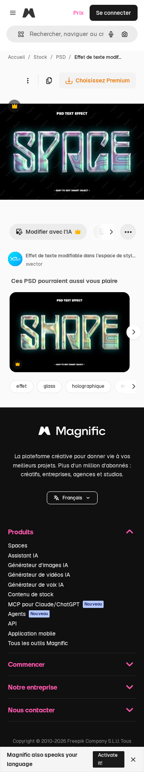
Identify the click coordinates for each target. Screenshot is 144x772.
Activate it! (108, 759)
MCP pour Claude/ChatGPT (55, 604)
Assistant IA (23, 555)
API (12, 623)
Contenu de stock (31, 594)
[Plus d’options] (28, 80)
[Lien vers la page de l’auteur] (15, 260)
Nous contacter (31, 710)
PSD (61, 57)
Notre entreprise (32, 687)
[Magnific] (72, 433)
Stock (40, 57)
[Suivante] (111, 232)
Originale (53, 107)
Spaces (17, 545)
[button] (72, 497)
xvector (34, 264)
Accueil (16, 57)
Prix (78, 12)
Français (72, 498)
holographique (88, 386)
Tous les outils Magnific (38, 643)
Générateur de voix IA (36, 584)
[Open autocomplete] (18, 34)
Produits (20, 531)
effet (21, 386)
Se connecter (113, 12)
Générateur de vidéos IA (39, 574)
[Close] (133, 759)
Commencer (26, 664)
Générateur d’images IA (38, 565)
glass (49, 386)
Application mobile (32, 633)
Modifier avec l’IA (44, 234)
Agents (28, 614)
